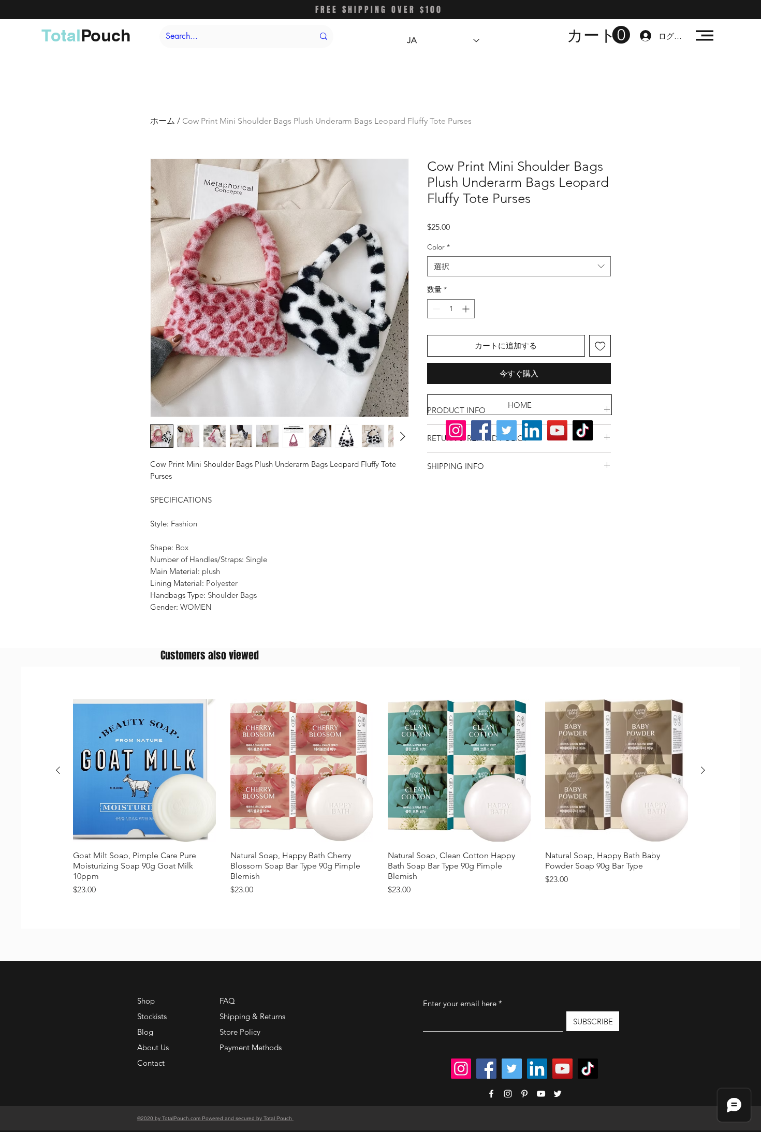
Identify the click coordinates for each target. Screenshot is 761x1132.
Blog (145, 1032)
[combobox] (519, 266)
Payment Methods (251, 1047)
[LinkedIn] (532, 430)
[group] (380, 797)
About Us (153, 1047)
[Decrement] (435, 309)
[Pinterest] (524, 1094)
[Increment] (466, 309)
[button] (598, 35)
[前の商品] (58, 770)
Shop (146, 1001)
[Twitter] (506, 430)
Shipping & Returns (252, 1016)
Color (438, 247)
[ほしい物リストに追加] (600, 346)
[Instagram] (456, 430)
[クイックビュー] (144, 770)
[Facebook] (481, 430)
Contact (151, 1063)
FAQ (227, 1001)
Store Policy (239, 1032)
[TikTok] (583, 430)
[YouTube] (557, 430)
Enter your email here (459, 1003)
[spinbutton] (451, 309)
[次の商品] (703, 770)
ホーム (162, 121)
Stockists (152, 1016)
